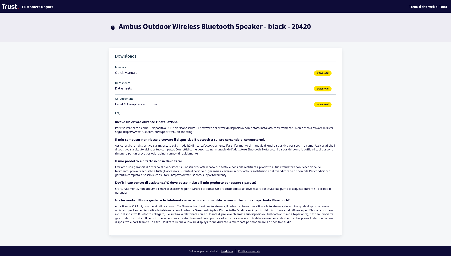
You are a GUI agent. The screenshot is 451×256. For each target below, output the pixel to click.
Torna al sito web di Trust (428, 7)
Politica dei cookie (249, 251)
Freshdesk (227, 251)
